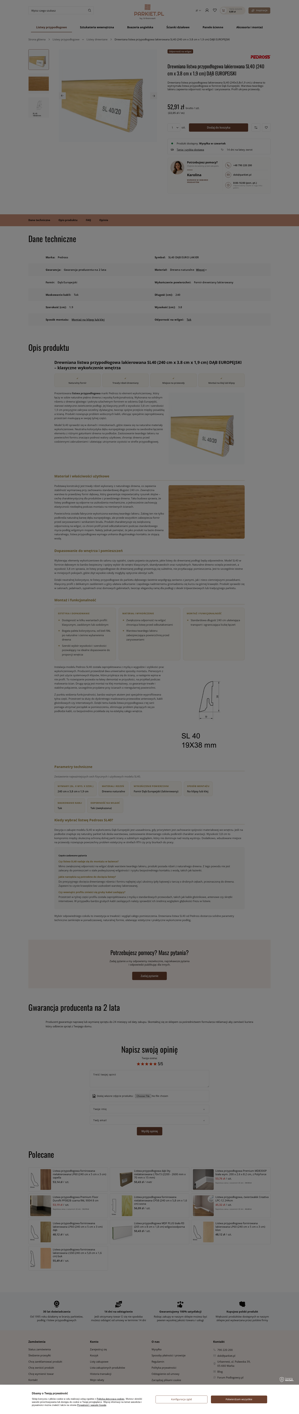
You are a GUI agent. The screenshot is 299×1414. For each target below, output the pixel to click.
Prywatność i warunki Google (91, 1405)
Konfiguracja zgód (181, 1399)
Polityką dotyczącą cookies (110, 1399)
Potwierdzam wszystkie (239, 1399)
